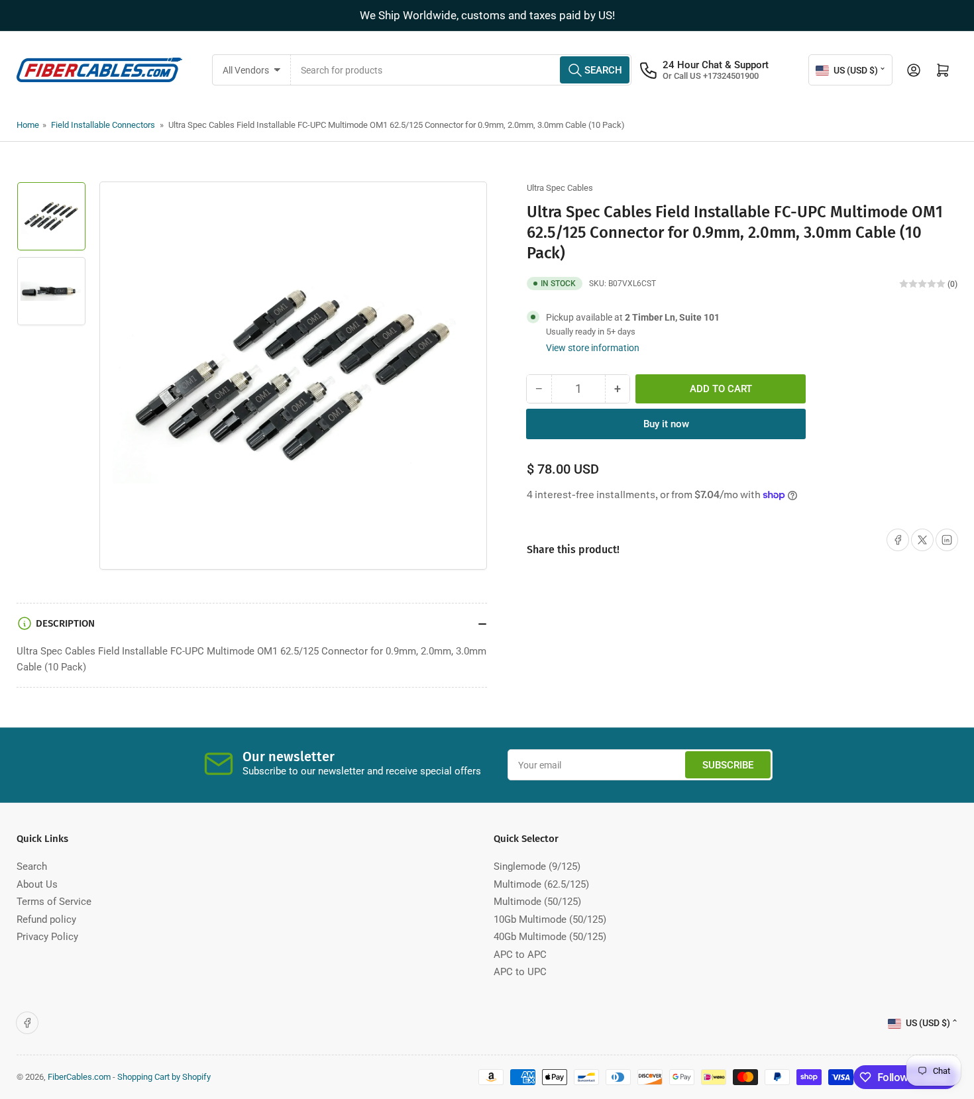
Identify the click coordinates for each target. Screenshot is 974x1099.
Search (32, 866)
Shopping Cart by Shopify (164, 1077)
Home (28, 125)
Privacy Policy (47, 937)
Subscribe (727, 765)
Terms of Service (54, 902)
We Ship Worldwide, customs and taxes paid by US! (487, 15)
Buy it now (666, 424)
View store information (592, 347)
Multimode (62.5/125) (541, 884)
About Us (37, 884)
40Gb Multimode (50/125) (550, 937)
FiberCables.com (79, 1077)
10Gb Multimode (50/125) (550, 919)
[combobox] (461, 69)
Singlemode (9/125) (537, 866)
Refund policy (46, 919)
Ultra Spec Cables (560, 188)
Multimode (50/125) (537, 902)
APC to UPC (520, 972)
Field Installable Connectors (103, 125)
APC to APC (520, 955)
